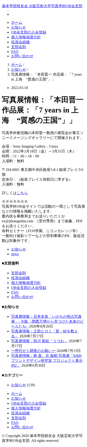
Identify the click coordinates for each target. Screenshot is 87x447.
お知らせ (18, 27)
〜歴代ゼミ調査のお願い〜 (33, 351)
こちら (22, 193)
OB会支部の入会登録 (28, 32)
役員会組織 (20, 42)
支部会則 (18, 47)
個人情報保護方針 (26, 37)
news (15, 254)
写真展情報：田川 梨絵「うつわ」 (39, 341)
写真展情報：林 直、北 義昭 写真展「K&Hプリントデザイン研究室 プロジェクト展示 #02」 (47, 360)
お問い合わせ (22, 56)
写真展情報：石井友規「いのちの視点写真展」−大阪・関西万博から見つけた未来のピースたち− (47, 321)
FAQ (15, 52)
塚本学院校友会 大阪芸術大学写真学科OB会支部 (42, 6)
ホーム (16, 22)
